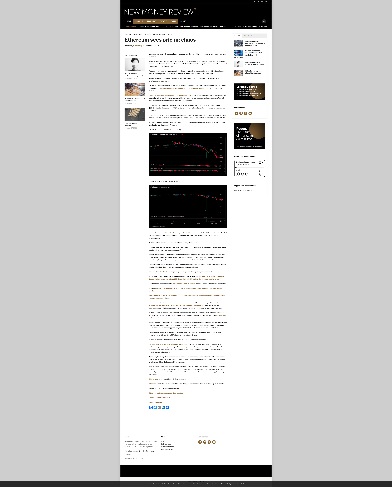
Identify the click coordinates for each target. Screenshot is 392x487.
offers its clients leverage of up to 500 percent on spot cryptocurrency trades (185, 272)
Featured (147, 35)
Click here (152, 384)
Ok (246, 484)
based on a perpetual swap (183, 284)
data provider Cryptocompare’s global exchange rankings (182, 88)
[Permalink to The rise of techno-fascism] (135, 115)
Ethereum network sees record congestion (166, 393)
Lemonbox (139, 458)
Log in (163, 441)
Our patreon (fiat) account (243, 190)
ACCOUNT (139, 21)
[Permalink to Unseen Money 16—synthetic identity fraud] (135, 65)
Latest (155, 35)
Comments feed (167, 447)
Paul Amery (137, 46)
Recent (237, 35)
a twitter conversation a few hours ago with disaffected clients (175, 233)
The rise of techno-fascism (132, 125)
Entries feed (166, 444)
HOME (129, 21)
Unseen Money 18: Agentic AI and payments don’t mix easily (255, 43)
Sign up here (153, 379)
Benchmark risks (155, 402)
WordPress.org (167, 450)
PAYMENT (163, 21)
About (183, 21)
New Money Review (196, 470)
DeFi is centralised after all (159, 398)
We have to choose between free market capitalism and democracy (187, 26)
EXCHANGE (151, 21)
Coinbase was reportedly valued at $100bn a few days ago (172, 95)
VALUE (173, 21)
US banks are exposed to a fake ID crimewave (135, 100)
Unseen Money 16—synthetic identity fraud (247, 26)
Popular (248, 35)
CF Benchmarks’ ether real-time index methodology (169, 344)
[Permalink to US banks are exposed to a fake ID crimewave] (135, 90)
